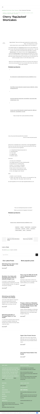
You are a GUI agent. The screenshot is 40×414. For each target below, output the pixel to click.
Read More (4, 268)
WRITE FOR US (4, 400)
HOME (3, 385)
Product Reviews (10, 13)
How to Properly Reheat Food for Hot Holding (28, 376)
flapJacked (21, 47)
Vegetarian (16, 13)
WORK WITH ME (5, 389)
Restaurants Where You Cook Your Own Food (28, 394)
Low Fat (27, 228)
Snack (24, 230)
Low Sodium (5, 13)
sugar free (29, 230)
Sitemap (21, 403)
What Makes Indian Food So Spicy (8, 407)
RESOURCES (4, 396)
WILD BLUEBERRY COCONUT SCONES (28, 369)
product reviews (18, 230)
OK (37, 412)
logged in (8, 249)
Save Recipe (32, 144)
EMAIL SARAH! (23, 385)
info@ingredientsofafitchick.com (26, 400)
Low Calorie (18, 228)
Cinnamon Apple (17, 53)
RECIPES (3, 394)
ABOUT (3, 387)
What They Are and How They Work (8, 402)
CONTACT (4, 398)
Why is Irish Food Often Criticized (26, 372)
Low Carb (23, 228)
